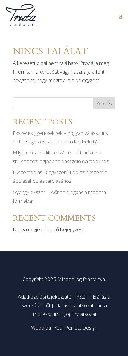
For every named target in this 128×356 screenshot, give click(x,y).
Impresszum (46, 313)
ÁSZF (82, 296)
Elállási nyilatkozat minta (81, 305)
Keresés (104, 103)
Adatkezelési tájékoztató (44, 296)
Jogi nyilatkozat (80, 313)
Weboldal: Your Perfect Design (64, 327)
